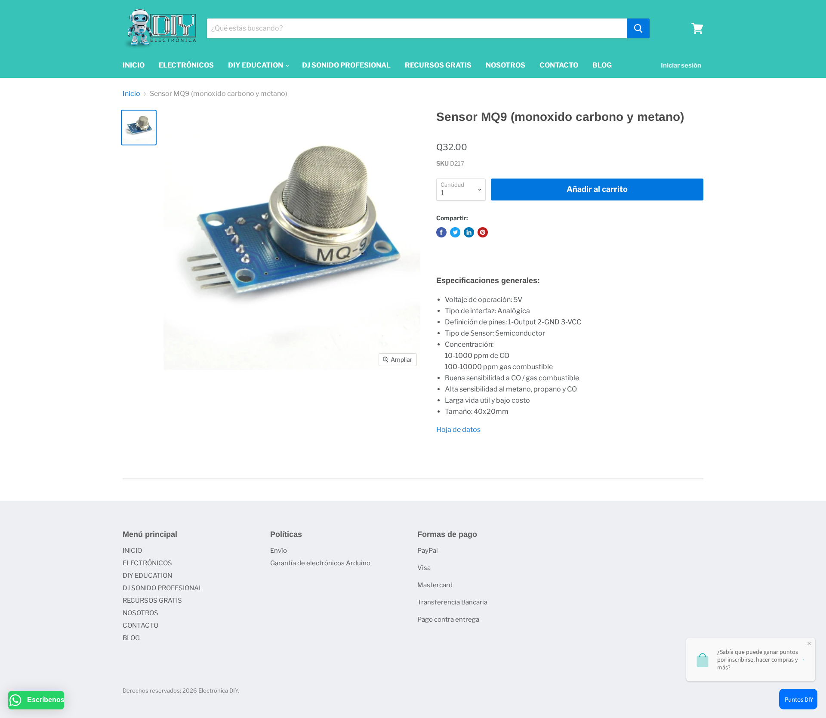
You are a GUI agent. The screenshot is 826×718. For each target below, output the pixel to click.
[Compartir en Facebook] (441, 232)
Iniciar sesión (681, 65)
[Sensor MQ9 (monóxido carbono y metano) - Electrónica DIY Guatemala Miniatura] (139, 128)
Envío (278, 551)
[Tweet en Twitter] (455, 232)
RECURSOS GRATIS (438, 65)
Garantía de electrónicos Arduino (320, 563)
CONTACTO (558, 65)
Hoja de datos (458, 429)
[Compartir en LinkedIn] (469, 232)
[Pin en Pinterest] (483, 232)
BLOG (602, 65)
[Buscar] (638, 28)
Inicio (131, 94)
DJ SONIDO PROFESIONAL (346, 65)
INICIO (134, 65)
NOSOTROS (505, 65)
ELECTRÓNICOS (186, 65)
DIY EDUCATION (256, 65)
